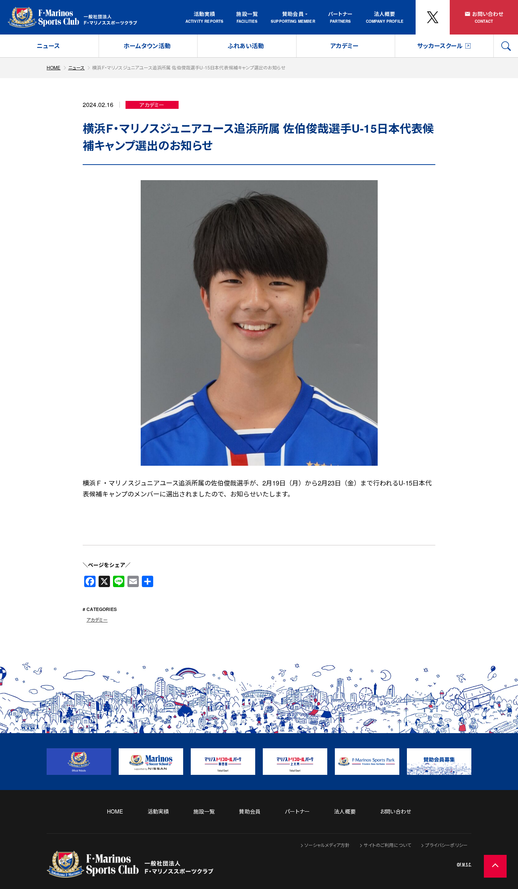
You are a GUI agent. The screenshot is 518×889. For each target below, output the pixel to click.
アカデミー (344, 45)
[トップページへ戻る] (130, 872)
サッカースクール (440, 45)
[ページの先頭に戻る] (495, 866)
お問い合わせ (487, 13)
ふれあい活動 (246, 45)
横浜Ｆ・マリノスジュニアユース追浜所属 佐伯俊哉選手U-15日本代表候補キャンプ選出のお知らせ (189, 67)
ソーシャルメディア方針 (327, 845)
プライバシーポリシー (446, 845)
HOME (54, 67)
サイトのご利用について (387, 845)
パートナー (340, 13)
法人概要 (385, 13)
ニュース (48, 45)
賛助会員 (293, 13)
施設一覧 (247, 13)
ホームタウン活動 (147, 45)
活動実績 (204, 13)
